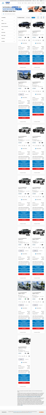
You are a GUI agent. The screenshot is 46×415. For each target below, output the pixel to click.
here (22, 405)
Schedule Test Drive (24, 60)
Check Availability (24, 58)
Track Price (24, 43)
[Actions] (29, 31)
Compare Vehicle (23, 67)
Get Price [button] (24, 63)
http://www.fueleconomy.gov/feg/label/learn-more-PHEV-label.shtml (29, 396)
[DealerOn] (4, 412)
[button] (30, 24)
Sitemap (18, 411)
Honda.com (30, 412)
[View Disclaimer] (26, 40)
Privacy (21, 411)
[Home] (18, 3)
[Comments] (29, 40)
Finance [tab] (27, 94)
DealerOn (15, 411)
